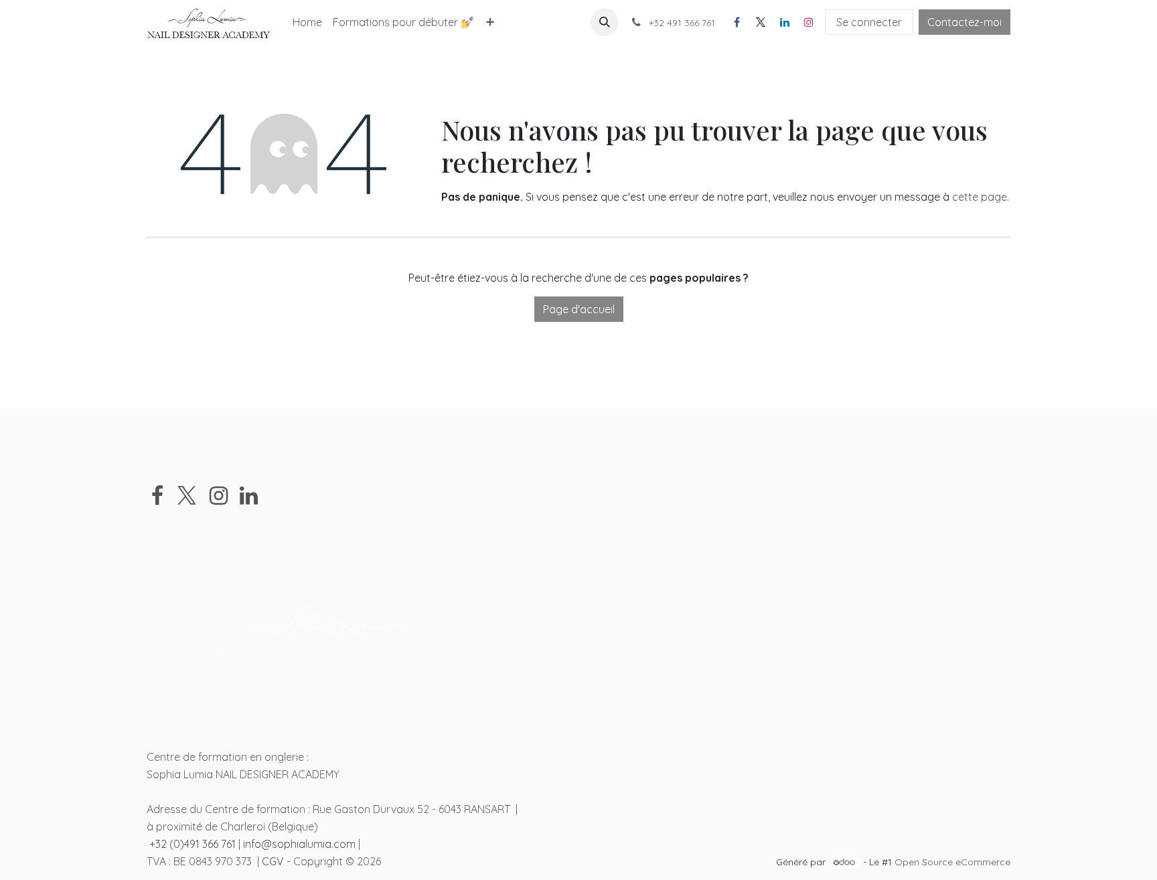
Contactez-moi (964, 22)
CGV (273, 861)
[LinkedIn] (784, 22)
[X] (760, 22)
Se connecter (869, 22)
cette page (979, 196)
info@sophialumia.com (299, 844)
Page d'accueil (579, 309)
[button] (605, 22)
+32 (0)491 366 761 (192, 844)
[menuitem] (307, 22)
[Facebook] (736, 22)
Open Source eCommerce (952, 862)
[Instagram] (809, 22)
